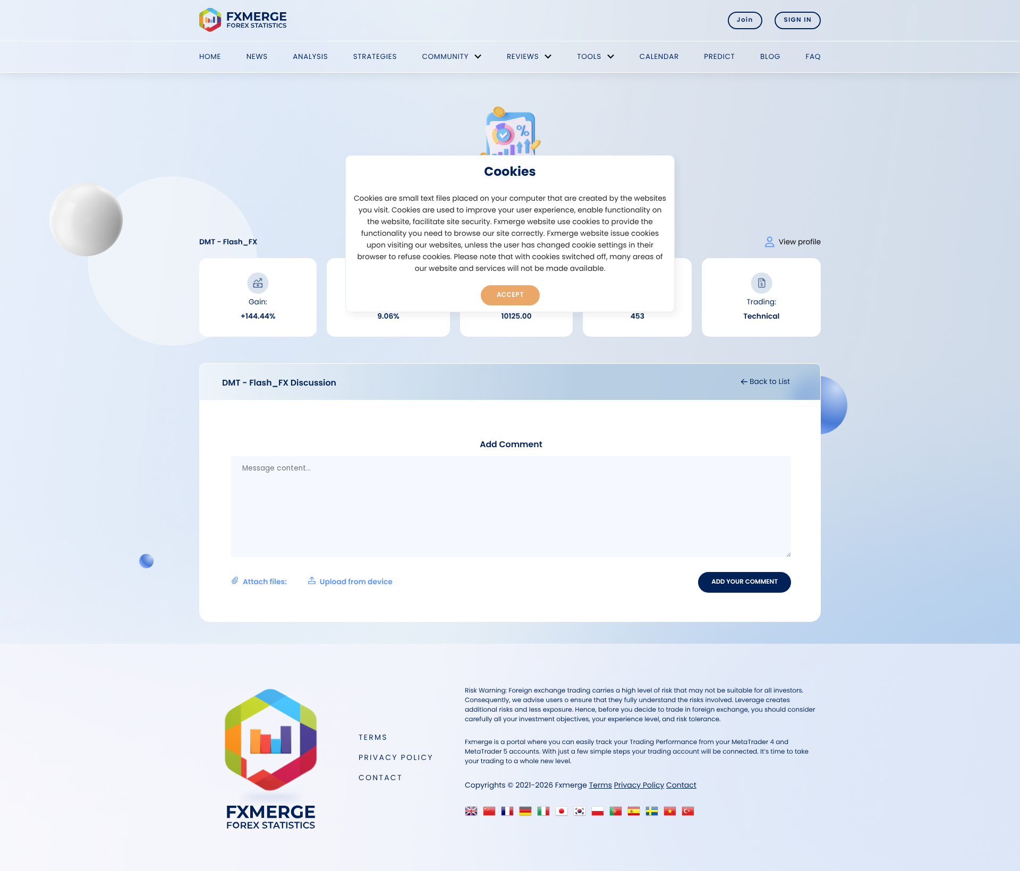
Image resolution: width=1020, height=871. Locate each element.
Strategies (375, 57)
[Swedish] (654, 814)
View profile (800, 242)
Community (445, 57)
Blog (770, 57)
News (257, 57)
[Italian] (546, 814)
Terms (373, 737)
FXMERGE (244, 20)
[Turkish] (690, 814)
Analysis (310, 57)
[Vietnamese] (672, 814)
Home (210, 57)
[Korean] (582, 814)
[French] (509, 814)
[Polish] (600, 814)
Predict (719, 57)
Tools (589, 57)
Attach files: (318, 582)
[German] (528, 814)
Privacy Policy (396, 757)
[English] (473, 814)
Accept (510, 295)
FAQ (813, 57)
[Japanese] (564, 814)
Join (745, 20)
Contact (381, 777)
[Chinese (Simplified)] (491, 814)
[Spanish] (636, 814)
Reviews (523, 57)
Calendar (659, 57)
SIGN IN (798, 20)
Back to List (768, 382)
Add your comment (744, 582)
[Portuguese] (618, 814)
